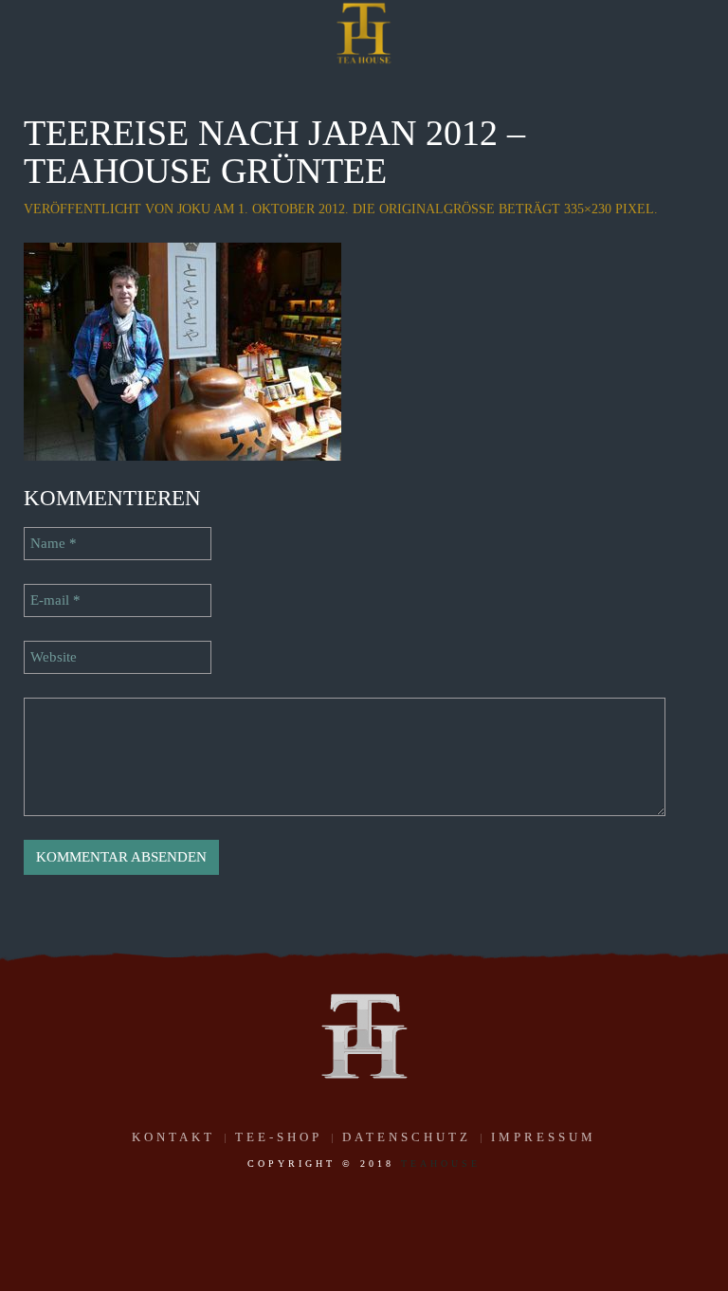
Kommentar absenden (121, 856)
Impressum (543, 1137)
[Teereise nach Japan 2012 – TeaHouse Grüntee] (182, 349)
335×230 (587, 209)
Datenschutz (406, 1137)
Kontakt (173, 1137)
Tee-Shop (278, 1137)
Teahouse (441, 1163)
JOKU (193, 209)
